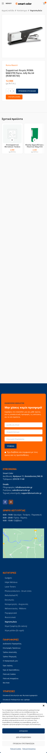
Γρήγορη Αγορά (14, 97)
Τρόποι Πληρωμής (10, 656)
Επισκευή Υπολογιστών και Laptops (16, 700)
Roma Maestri (12, 65)
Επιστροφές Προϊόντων (12, 648)
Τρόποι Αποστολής (10, 652)
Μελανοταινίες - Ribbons (15, 608)
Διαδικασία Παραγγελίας (12, 644)
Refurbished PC (11, 595)
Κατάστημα (22, 10)
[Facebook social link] (5, 502)
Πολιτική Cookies (15, 749)
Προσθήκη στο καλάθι (27, 91)
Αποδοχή (23, 731)
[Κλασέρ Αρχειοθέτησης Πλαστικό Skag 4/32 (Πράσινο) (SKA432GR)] (34, 133)
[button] (43, 705)
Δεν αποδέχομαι (23, 737)
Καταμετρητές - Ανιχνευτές (16, 604)
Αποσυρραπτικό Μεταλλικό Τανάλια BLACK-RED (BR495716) (12, 147)
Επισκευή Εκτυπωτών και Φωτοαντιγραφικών (20, 695)
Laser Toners (10, 586)
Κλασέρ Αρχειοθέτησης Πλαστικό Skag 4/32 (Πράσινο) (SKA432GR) (34, 147)
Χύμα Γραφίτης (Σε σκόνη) (16, 626)
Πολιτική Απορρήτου (29, 749)
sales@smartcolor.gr (21, 490)
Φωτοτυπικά (10, 617)
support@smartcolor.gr (31, 493)
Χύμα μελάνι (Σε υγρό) (14, 630)
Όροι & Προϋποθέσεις (11, 670)
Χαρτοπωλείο (36, 10)
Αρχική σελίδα (8, 10)
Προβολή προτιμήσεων (23, 743)
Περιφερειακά (11, 613)
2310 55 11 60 (18, 479)
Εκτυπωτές (9, 600)
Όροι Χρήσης (8, 665)
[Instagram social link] (11, 502)
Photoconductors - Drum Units (18, 591)
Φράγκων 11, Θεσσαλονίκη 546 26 (28, 476)
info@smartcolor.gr (24, 487)
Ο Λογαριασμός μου (10, 661)
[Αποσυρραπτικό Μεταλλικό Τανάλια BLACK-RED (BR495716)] (12, 133)
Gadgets (8, 578)
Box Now (6, 683)
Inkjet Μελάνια (11, 582)
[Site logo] (23, 3)
